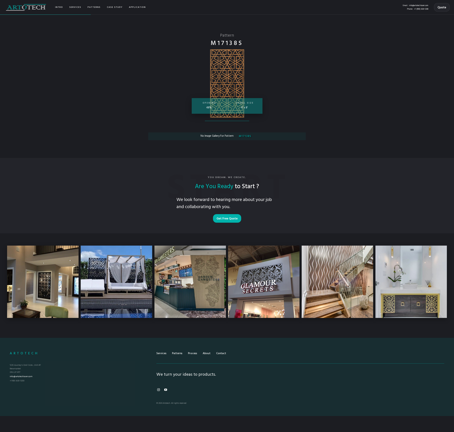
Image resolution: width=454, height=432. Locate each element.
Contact (221, 353)
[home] (26, 7)
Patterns (177, 353)
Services (161, 353)
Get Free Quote (227, 218)
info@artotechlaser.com (418, 5)
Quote (442, 7)
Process (192, 353)
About (207, 353)
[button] (75, 7)
